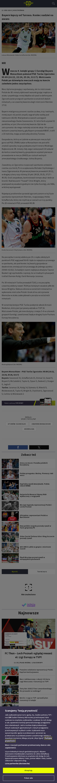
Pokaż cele (28, 778)
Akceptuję (28, 770)
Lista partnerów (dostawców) (17, 763)
